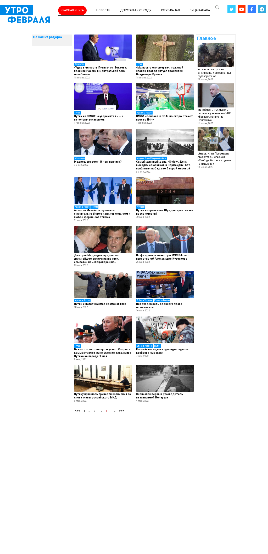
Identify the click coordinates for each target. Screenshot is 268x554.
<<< (77, 411)
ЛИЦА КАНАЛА (199, 10)
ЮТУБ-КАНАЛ (170, 10)
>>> (121, 411)
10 (100, 411)
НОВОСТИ (103, 10)
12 (113, 411)
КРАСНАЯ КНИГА (72, 10)
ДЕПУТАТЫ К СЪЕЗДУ (135, 10)
